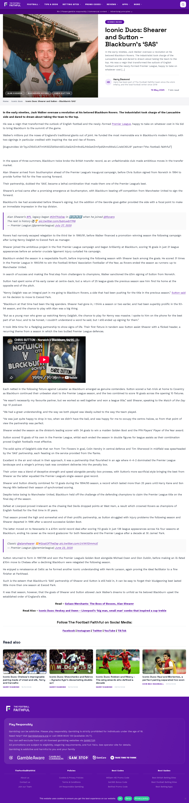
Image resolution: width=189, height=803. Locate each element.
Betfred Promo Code (118, 787)
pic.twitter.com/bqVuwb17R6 (57, 221)
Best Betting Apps (164, 787)
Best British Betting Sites (164, 778)
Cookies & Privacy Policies (71, 778)
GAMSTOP (89, 740)
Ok (120, 798)
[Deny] (185, 798)
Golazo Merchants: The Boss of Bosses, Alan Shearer (99, 603)
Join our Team (25, 787)
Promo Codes (93, 4)
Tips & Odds (51, 4)
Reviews (111, 4)
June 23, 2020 (64, 547)
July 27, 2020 (63, 225)
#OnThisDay (57, 216)
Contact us (25, 782)
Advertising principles (120, 11)
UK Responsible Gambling (71, 787)
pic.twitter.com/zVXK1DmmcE (78, 543)
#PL (28, 216)
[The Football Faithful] (12, 4)
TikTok (122, 630)
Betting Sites (71, 4)
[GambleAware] (31, 758)
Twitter (97, 630)
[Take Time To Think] (123, 758)
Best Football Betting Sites (164, 782)
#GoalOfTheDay (48, 543)
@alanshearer (25, 543)
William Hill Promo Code (117, 778)
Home (5, 101)
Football (32, 4)
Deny (128, 798)
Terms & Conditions (71, 782)
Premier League (121, 123)
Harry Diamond (121, 79)
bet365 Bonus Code (117, 782)
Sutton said (179, 292)
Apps (125, 4)
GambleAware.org (38, 735)
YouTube (109, 630)
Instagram (83, 630)
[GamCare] (99, 758)
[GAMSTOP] (78, 758)
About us (25, 778)
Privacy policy (141, 798)
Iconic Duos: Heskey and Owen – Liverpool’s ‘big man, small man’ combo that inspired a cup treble (102, 610)
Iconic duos (114, 22)
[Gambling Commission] (56, 758)
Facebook (69, 630)
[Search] (183, 4)
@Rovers (108, 216)
